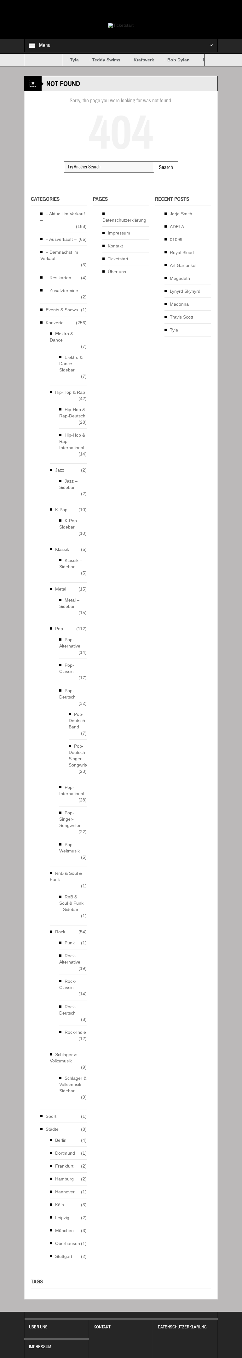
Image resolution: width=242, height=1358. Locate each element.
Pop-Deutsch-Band (78, 720)
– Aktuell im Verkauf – (62, 217)
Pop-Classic (66, 668)
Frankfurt (64, 1165)
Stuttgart (63, 1256)
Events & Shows (62, 309)
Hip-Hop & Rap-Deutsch (72, 412)
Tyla (66, 59)
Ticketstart (118, 258)
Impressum (119, 232)
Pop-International (71, 790)
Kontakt (115, 245)
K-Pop (61, 509)
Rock (60, 931)
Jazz (59, 469)
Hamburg (64, 1178)
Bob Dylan (170, 59)
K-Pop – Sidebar (70, 523)
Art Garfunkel (183, 265)
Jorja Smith (181, 213)
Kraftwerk (135, 59)
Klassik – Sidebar (70, 563)
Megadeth (180, 278)
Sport (51, 1116)
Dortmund (65, 1153)
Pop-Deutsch (67, 693)
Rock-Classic (67, 984)
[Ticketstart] (121, 24)
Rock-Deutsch (67, 1010)
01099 (176, 239)
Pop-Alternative (69, 642)
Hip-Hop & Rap (70, 392)
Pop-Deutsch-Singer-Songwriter (79, 755)
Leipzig (62, 1217)
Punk (70, 942)
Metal (60, 588)
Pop (59, 628)
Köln (59, 1204)
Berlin (60, 1140)
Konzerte (55, 322)
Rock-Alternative (69, 959)
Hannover (65, 1191)
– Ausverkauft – (61, 239)
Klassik (62, 549)
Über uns (117, 271)
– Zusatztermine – (64, 290)
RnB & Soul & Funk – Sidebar (71, 903)
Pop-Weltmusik (69, 847)
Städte (52, 1129)
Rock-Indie (75, 1032)
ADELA (177, 226)
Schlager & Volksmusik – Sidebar (72, 1084)
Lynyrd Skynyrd (185, 291)
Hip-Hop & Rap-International (72, 441)
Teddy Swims (98, 59)
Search (166, 167)
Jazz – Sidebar (68, 484)
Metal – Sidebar (69, 603)
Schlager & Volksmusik (63, 1057)
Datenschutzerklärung (124, 220)
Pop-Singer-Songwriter (70, 819)
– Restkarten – (60, 277)
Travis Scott (181, 317)
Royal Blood (182, 252)
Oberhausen (67, 1243)
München (64, 1230)
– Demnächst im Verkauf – (59, 255)
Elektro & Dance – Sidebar (71, 363)
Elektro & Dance (61, 336)
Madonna (179, 304)
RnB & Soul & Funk (66, 876)
